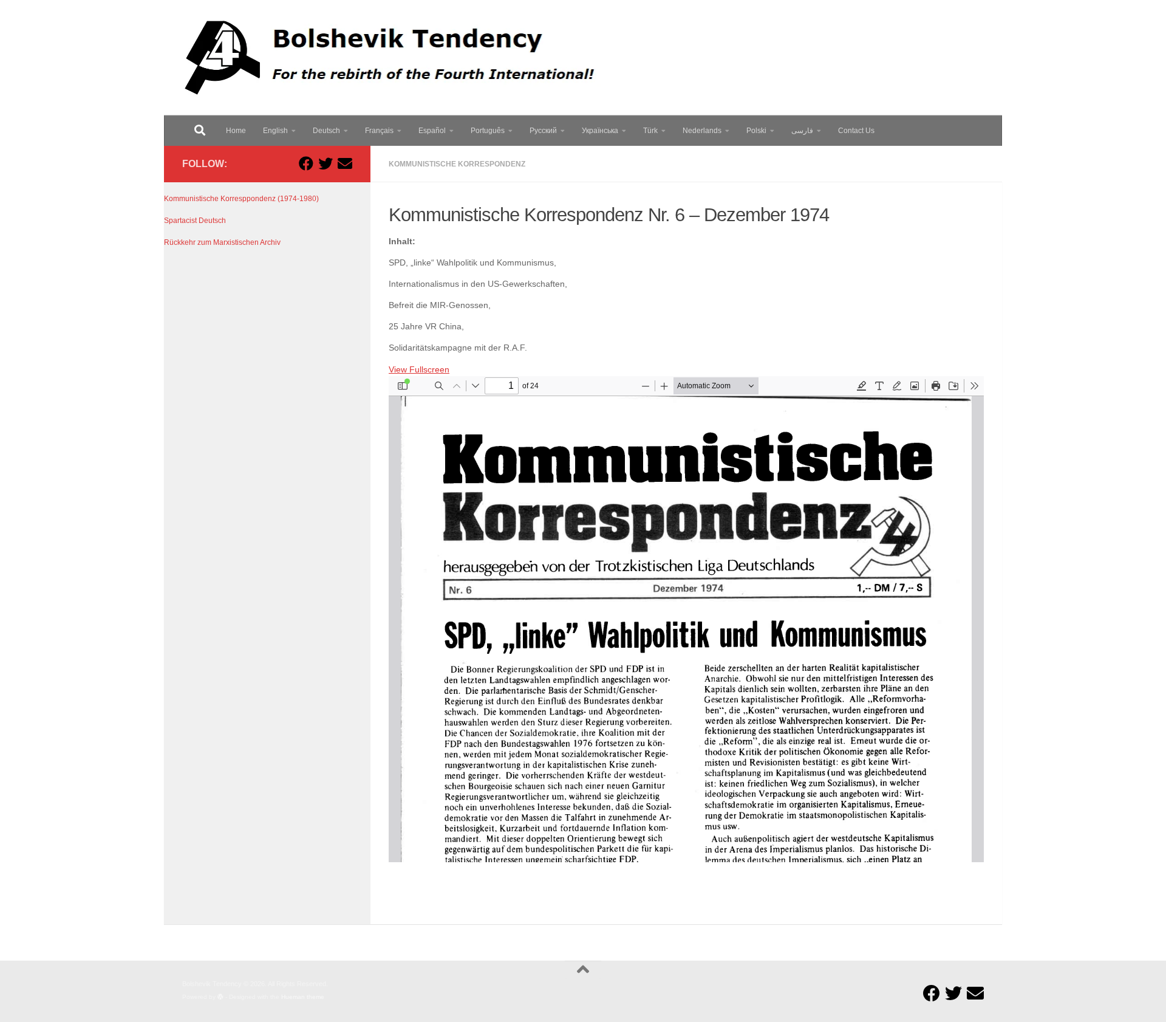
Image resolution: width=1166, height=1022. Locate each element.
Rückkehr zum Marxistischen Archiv (222, 242)
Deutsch (326, 130)
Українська (600, 130)
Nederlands (702, 130)
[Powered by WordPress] (220, 997)
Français (379, 130)
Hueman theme (302, 996)
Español (432, 130)
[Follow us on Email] (345, 163)
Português (488, 130)
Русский (543, 130)
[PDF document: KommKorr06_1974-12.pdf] (686, 619)
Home (236, 130)
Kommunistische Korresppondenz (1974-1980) (241, 198)
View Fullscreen (419, 369)
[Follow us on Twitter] (325, 163)
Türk (650, 130)
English (275, 130)
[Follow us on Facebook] (306, 163)
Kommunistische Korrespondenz (457, 164)
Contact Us (856, 130)
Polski (756, 130)
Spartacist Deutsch (195, 220)
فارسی (802, 130)
